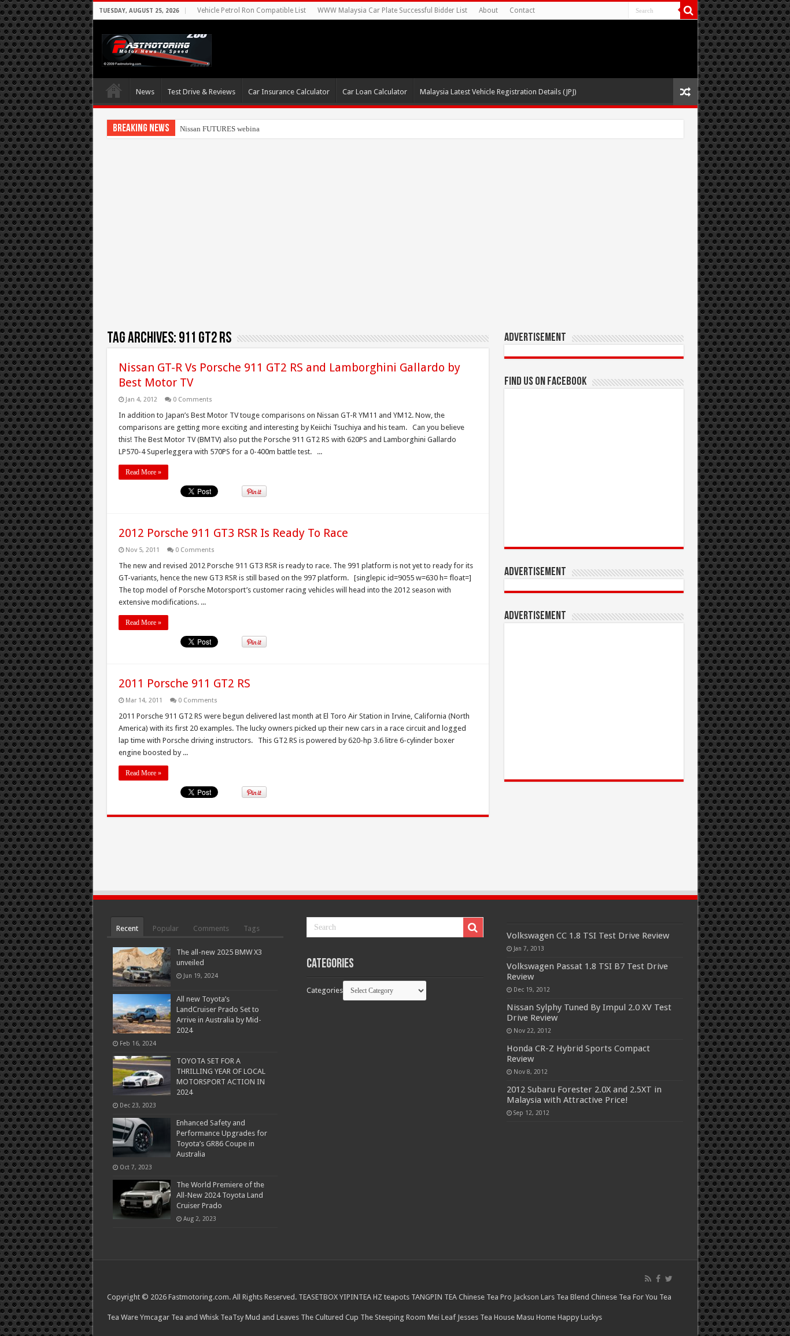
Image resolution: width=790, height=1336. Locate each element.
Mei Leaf (441, 1317)
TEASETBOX (318, 1297)
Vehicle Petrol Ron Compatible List (251, 10)
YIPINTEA (355, 1297)
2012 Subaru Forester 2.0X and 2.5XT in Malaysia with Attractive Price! (584, 1094)
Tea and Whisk (195, 1317)
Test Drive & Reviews (201, 91)
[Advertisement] (395, 234)
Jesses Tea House (486, 1317)
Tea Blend (572, 1297)
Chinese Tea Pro (485, 1297)
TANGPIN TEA (434, 1297)
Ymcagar (154, 1317)
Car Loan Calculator (374, 91)
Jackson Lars (534, 1297)
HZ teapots (391, 1297)
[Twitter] (669, 1279)
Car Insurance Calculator (289, 91)
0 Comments (192, 399)
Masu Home (536, 1317)
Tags (251, 928)
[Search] (688, 10)
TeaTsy (231, 1317)
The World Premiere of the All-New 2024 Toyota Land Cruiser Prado (220, 1195)
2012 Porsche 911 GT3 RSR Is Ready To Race (233, 533)
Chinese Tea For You (624, 1297)
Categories (325, 990)
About (488, 10)
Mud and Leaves (272, 1317)
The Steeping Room (393, 1317)
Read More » (143, 472)
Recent (127, 928)
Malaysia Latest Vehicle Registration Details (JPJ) (498, 91)
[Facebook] (658, 1279)
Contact (522, 10)
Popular (166, 928)
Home (114, 90)
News (145, 91)
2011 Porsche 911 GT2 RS (184, 683)
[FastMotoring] (157, 48)
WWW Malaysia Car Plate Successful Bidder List (392, 10)
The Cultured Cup (330, 1317)
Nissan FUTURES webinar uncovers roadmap (250, 128)
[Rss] (648, 1279)
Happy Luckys (580, 1317)
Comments (211, 928)
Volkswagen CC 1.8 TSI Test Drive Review (588, 935)
